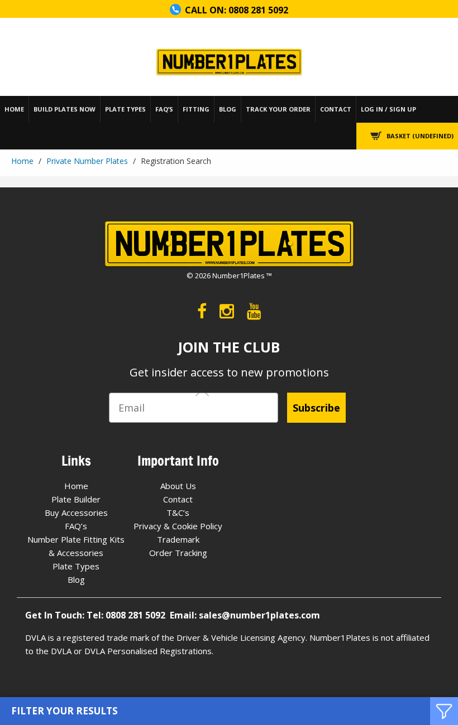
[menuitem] (14, 109)
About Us (178, 485)
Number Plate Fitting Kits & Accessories (76, 546)
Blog (227, 109)
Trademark (178, 539)
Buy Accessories (76, 512)
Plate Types (125, 109)
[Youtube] (254, 310)
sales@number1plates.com (259, 615)
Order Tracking (178, 552)
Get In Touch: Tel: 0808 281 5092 (97, 615)
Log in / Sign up (388, 109)
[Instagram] (227, 310)
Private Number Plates (87, 161)
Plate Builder (76, 499)
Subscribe (316, 407)
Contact (335, 109)
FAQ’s (164, 109)
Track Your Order (278, 109)
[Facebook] (202, 310)
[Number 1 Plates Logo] (229, 63)
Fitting (196, 109)
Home (14, 109)
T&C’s (177, 512)
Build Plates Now (65, 109)
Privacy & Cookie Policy (177, 525)
